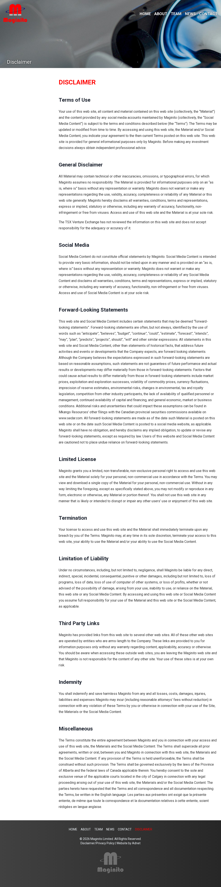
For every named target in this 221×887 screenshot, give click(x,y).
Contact (208, 13)
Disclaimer (143, 829)
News (190, 13)
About (160, 13)
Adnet (136, 843)
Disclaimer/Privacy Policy (98, 843)
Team (176, 13)
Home (145, 13)
